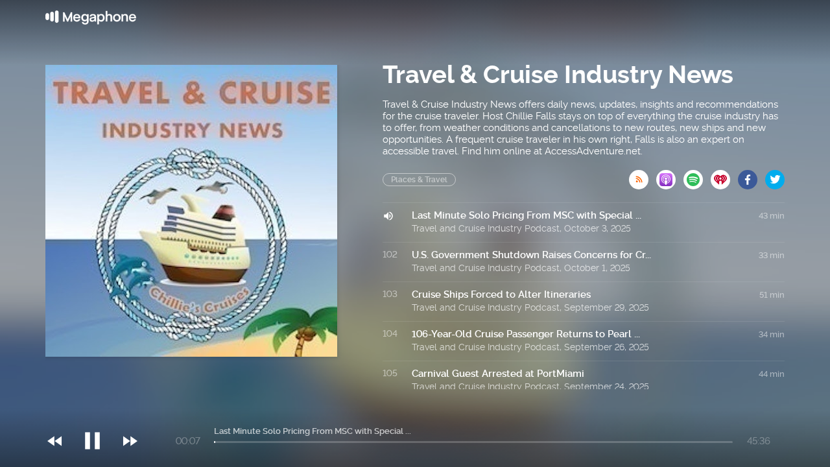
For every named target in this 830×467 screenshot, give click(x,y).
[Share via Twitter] (775, 176)
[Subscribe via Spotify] (697, 176)
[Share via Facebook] (751, 176)
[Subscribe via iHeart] (724, 176)
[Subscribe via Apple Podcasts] (669, 176)
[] (99, 414)
